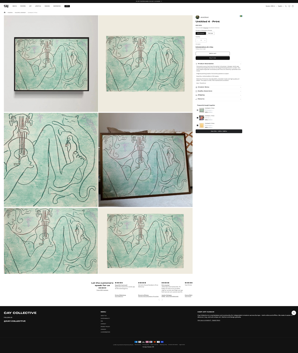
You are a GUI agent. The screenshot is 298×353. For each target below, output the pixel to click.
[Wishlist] (289, 6)
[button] (286, 6)
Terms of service (154, 344)
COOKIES (103, 329)
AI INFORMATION (105, 332)
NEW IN (15, 6)
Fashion (47, 6)
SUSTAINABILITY (105, 318)
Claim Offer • (219, 131)
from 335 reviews (102, 290)
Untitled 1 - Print (209, 115)
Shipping (205, 27)
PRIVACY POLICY (105, 326)
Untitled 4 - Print (209, 108)
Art (30, 6)
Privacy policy (145, 344)
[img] (102, 288)
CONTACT (103, 323)
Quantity (198, 36)
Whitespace (200, 33)
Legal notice (182, 344)
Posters (23, 6)
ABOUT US (104, 315)
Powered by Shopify (128, 344)
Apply (67, 6)
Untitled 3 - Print (209, 123)
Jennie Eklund (205, 17)
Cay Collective (120, 344)
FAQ (102, 321)
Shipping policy (163, 344)
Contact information (173, 344)
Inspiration (57, 6)
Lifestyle (38, 6)
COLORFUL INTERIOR (20, 12)
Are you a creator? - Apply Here (209, 320)
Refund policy (138, 344)
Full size (210, 33)
